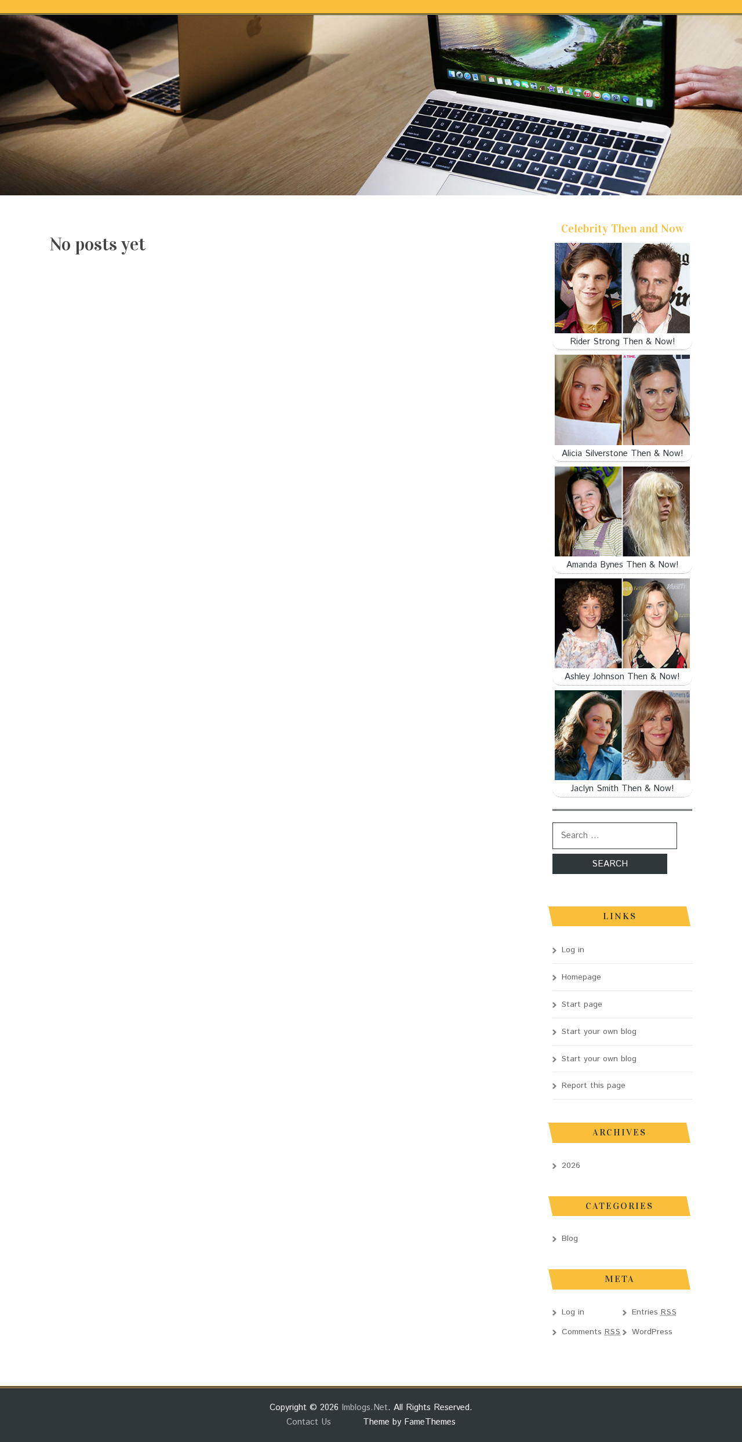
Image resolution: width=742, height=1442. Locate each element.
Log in (573, 950)
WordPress (652, 1332)
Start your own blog (599, 1031)
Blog (570, 1238)
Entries (654, 1312)
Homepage (581, 977)
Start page (582, 1004)
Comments (591, 1332)
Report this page (593, 1085)
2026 (571, 1165)
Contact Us (308, 1422)
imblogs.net (364, 1407)
